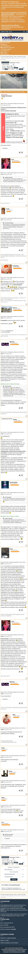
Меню (7, 31)
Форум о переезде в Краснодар (7, 56)
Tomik (7, 209)
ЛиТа (12, 159)
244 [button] (23, 68)
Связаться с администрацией (8, 938)
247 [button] (9, 69)
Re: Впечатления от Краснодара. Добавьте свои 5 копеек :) (13, 562)
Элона (10, 771)
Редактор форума (6, 96)
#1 (1, 105)
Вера (11, 549)
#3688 (2, 782)
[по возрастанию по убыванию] (13, 877)
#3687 (2, 757)
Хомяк (15, 419)
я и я (2, 822)
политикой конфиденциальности (8, 915)
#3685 (2, 693)
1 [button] (18, 68)
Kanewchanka (13, 482)
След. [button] (21, 69)
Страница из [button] (7, 68)
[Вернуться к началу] (26, 156)
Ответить (6, 62)
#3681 (2, 433)
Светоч (15, 307)
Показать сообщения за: (14, 867)
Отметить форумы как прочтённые (9, 942)
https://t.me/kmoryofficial (10, 25)
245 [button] (3, 69)
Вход (24, 31)
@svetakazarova (9, 330)
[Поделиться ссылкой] (22, 152)
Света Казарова (6, 332)
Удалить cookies (4, 940)
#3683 (2, 563)
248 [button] (12, 69)
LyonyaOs (13, 929)
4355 (9, 66)
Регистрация (27, 31)
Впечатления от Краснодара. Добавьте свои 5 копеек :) (12, 103)
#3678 (2, 279)
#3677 (2, 219)
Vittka (3, 748)
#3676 (2, 174)
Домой (3, 31)
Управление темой (14, 62)
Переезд (15, 56)
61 (15, 66)
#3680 (2, 353)
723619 (4, 66)
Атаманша (16, 266)
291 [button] (17, 69)
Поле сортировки (14, 871)
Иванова (12, 341)
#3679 (2, 318)
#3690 (2, 831)
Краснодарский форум (21, 949)
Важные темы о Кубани (21, 56)
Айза (14, 714)
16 (12, 66)
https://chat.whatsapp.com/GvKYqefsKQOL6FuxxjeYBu (13, 13)
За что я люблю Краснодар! (8, 110)
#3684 (2, 636)
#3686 (2, 729)
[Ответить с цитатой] (20, 152)
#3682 (2, 494)
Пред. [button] (15, 68)
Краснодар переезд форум (8, 949)
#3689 (2, 806)
